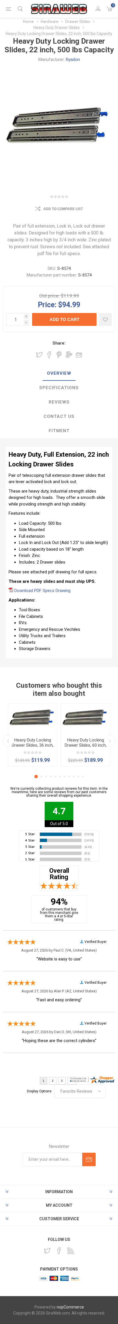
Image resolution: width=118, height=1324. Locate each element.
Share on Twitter (39, 354)
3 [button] (46, 776)
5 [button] (55, 776)
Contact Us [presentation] (59, 416)
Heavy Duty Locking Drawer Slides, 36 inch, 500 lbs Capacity (33, 745)
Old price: (49, 296)
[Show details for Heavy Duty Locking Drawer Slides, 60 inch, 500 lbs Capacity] (85, 718)
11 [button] (83, 776)
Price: (47, 304)
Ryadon (73, 59)
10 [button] (78, 776)
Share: (59, 343)
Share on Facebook (49, 354)
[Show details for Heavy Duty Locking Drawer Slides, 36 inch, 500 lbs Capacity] (32, 718)
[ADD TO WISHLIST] (105, 319)
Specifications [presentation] (59, 387)
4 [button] (51, 776)
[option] (32, 734)
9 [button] (73, 776)
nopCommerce (70, 1307)
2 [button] (41, 776)
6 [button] (60, 776)
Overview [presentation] (59, 373)
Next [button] (110, 740)
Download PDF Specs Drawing (42, 590)
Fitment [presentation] (59, 430)
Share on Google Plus (69, 354)
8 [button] (69, 776)
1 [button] (36, 776)
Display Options (39, 1091)
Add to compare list (63, 209)
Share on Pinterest (59, 354)
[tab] (59, 373)
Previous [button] (8, 740)
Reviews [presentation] (59, 402)
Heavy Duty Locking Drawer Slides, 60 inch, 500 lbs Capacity (86, 745)
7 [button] (64, 776)
